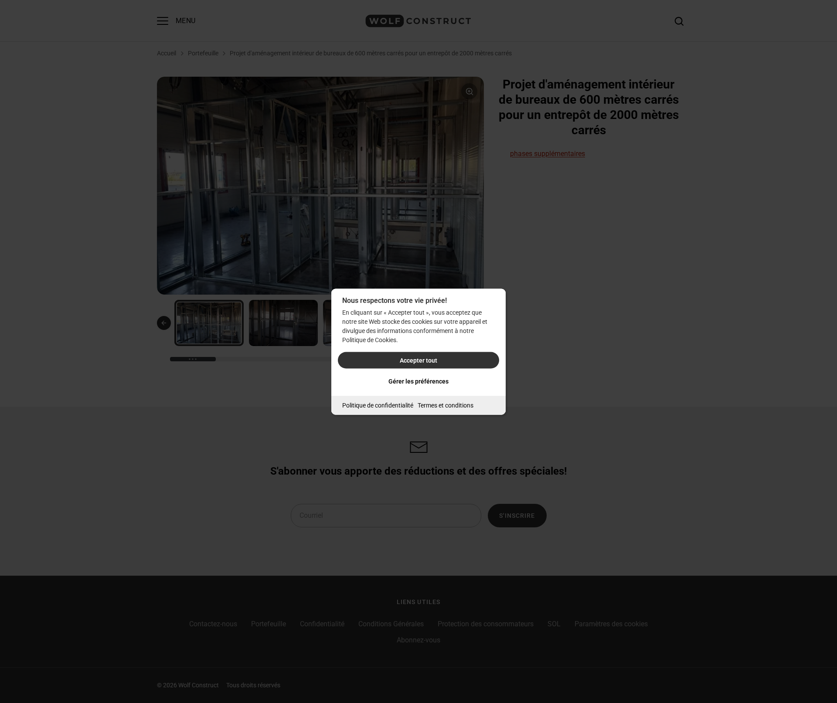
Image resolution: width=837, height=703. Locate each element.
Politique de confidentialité (377, 404)
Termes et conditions (445, 404)
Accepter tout (418, 360)
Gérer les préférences (418, 380)
